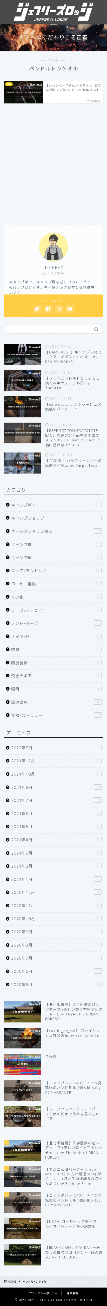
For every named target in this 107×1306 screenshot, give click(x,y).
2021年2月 (55, 866)
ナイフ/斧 (55, 636)
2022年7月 (55, 748)
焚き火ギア (55, 676)
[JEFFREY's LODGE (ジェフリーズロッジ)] (54, 18)
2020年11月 (55, 905)
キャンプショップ (55, 518)
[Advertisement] (53, 163)
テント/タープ (55, 623)
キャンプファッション (55, 531)
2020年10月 (55, 919)
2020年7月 (55, 958)
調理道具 (55, 702)
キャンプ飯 (55, 557)
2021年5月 (55, 826)
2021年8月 (55, 787)
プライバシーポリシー (43, 1293)
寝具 (55, 649)
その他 (55, 597)
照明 (55, 689)
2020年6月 (55, 971)
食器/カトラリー (55, 715)
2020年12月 (55, 892)
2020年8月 (55, 945)
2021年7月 (55, 800)
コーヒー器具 (55, 584)
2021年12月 (55, 761)
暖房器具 (55, 663)
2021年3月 (55, 853)
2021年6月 (55, 813)
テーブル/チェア (55, 610)
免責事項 (72, 1293)
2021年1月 (55, 879)
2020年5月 (55, 984)
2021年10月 (55, 774)
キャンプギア (55, 505)
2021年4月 (55, 840)
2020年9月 (55, 932)
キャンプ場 (55, 544)
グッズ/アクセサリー (55, 571)
